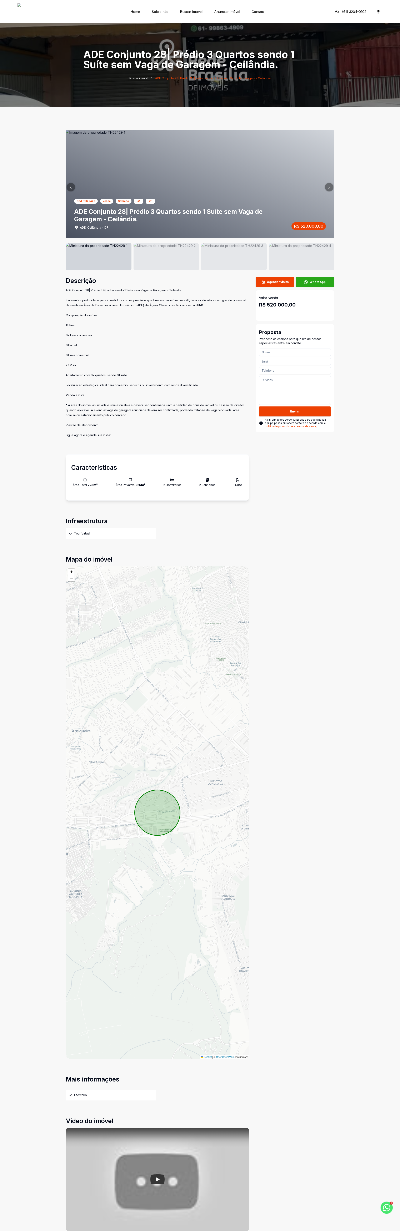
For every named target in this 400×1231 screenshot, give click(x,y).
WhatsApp (318, 282)
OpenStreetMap (225, 1057)
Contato (258, 12)
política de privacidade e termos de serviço (291, 426)
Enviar (295, 411)
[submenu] (378, 11)
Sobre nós (160, 12)
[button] (71, 187)
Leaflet (207, 1057)
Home (135, 12)
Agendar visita (278, 282)
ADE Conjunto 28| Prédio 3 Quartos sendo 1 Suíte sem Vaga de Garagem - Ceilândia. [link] (213, 78)
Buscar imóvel (191, 12)
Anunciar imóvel (227, 12)
